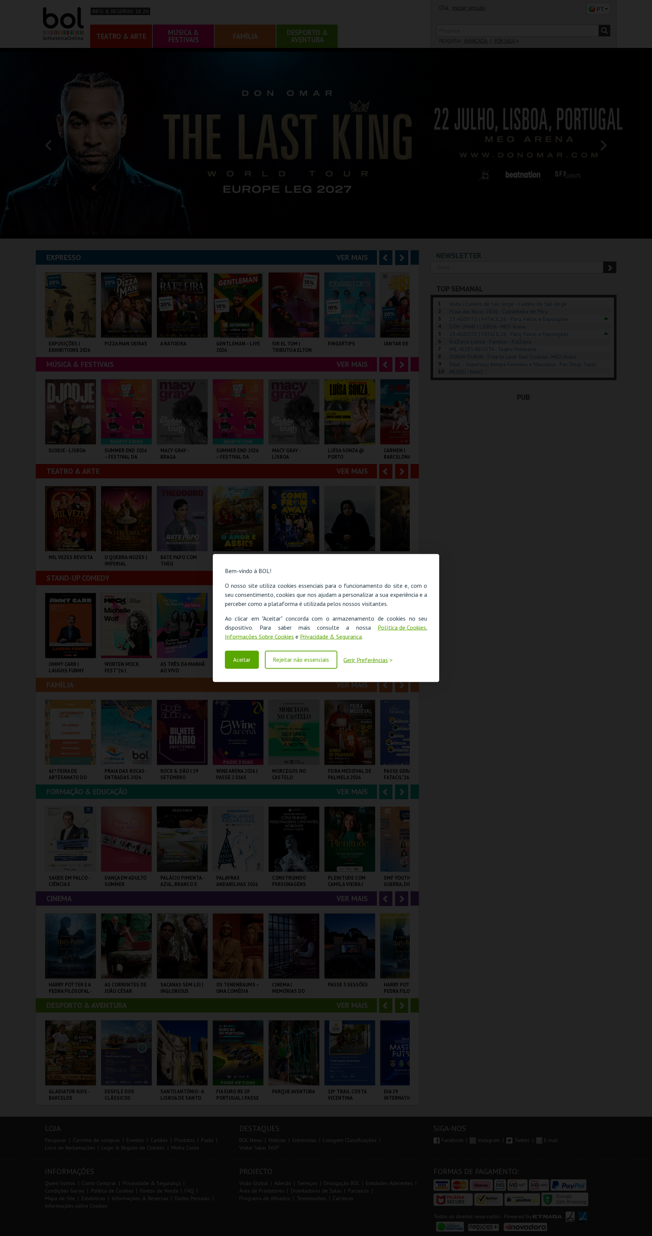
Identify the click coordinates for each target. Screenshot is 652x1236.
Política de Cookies (402, 627)
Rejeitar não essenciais (301, 659)
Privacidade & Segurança (331, 636)
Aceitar (242, 659)
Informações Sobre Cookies (259, 636)
